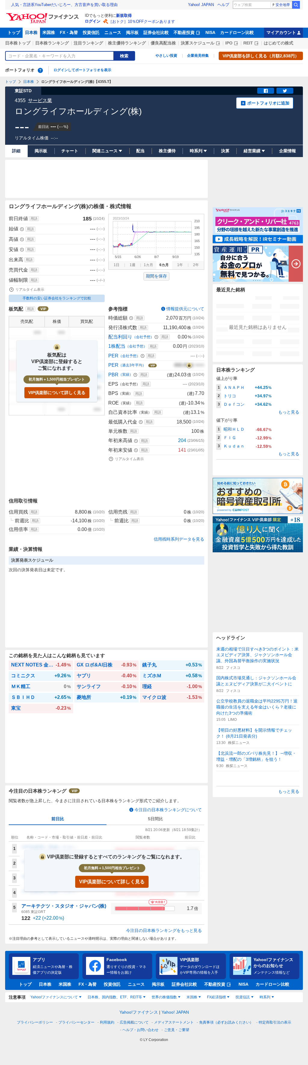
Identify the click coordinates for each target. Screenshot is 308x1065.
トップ (14, 32)
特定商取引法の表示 (275, 1022)
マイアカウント (281, 32)
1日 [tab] (116, 265)
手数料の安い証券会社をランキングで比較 (57, 298)
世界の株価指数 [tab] (164, 997)
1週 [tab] (132, 265)
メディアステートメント (174, 1022)
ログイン (92, 21)
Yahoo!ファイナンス (138, 1012)
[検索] (296, 5)
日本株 (31, 32)
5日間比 (155, 818)
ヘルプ (223, 4)
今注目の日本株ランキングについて (168, 809)
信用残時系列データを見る (179, 539)
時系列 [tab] (265, 997)
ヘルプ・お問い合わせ (140, 1030)
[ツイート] (284, 91)
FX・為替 (69, 32)
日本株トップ (17, 43)
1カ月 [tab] (148, 265)
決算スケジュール (197, 43)
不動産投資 (184, 32)
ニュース (112, 32)
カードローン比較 (237, 32)
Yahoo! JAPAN (201, 4)
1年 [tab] (180, 265)
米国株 (48, 32)
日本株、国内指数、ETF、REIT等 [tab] (115, 997)
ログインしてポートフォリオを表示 (82, 70)
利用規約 (107, 1022)
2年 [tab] (196, 265)
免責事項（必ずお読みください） (226, 1022)
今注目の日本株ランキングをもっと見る (164, 930)
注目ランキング (88, 43)
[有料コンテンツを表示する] (189, 365)
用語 (34, 219)
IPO (229, 43)
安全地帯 (283, 5)
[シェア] (265, 91)
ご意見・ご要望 (176, 1030)
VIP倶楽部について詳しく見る (56, 392)
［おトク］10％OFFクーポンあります (141, 21)
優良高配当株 (163, 43)
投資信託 (91, 32)
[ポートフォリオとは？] (40, 70)
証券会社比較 (156, 32)
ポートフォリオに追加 (268, 103)
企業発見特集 (198, 55)
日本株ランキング (52, 43)
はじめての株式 (278, 43)
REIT (248, 43)
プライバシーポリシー (35, 1022)
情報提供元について (185, 308)
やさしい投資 (166, 55)
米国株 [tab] (191, 997)
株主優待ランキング (127, 43)
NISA (210, 32)
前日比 (57, 818)
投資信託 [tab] (243, 997)
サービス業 (40, 100)
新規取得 (124, 15)
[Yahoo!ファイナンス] (43, 15)
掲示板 (132, 32)
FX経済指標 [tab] (216, 997)
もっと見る (288, 412)
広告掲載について (134, 1022)
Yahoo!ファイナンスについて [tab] (54, 997)
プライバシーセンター (76, 1022)
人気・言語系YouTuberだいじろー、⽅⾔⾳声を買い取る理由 (64, 4)
